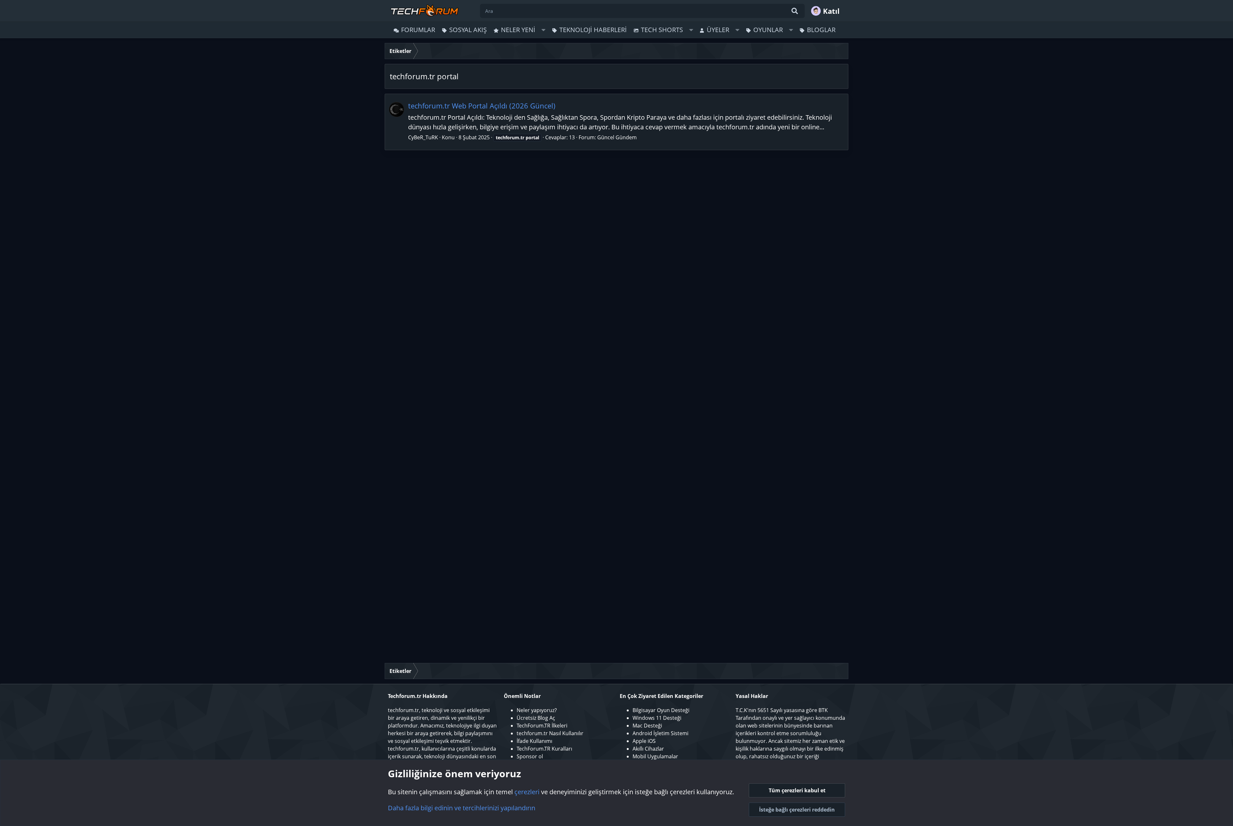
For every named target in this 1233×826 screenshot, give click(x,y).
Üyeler (718, 29)
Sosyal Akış (468, 29)
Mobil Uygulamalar (655, 756)
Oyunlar (768, 29)
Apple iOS (644, 740)
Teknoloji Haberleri (593, 29)
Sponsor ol (530, 756)
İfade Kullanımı (534, 740)
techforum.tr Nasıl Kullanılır (550, 733)
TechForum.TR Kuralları (544, 748)
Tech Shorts (662, 29)
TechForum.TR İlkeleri (542, 725)
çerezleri (526, 791)
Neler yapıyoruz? (537, 710)
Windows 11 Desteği (657, 717)
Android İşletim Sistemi (660, 733)
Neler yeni (518, 29)
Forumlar (418, 29)
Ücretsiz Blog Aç (536, 717)
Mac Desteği (647, 725)
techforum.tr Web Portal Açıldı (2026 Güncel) (481, 105)
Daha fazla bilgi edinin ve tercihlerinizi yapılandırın (461, 808)
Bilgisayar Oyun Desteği (661, 710)
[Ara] (794, 11)
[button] (543, 30)
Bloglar (821, 29)
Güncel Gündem (617, 137)
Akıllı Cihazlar (648, 748)
